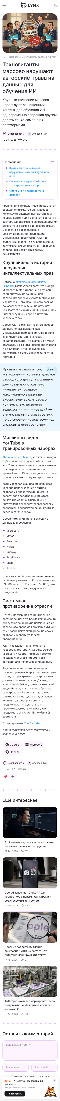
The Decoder (32, 723)
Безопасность (16, 133)
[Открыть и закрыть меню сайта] (6, 5)
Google (14, 744)
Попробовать (15, 1093)
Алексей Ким (39, 133)
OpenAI (14, 752)
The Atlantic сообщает (16, 457)
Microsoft (36, 744)
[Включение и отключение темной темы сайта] (56, 5)
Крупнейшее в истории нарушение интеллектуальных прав (29, 172)
